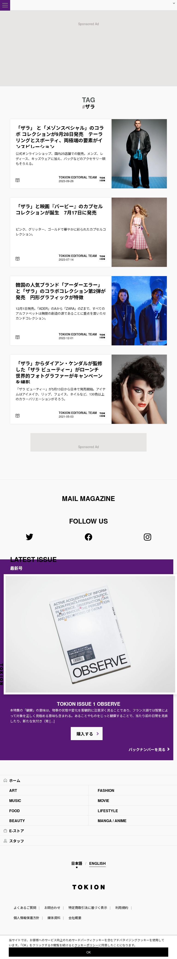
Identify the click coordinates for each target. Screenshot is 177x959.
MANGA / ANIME (112, 820)
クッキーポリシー (86, 945)
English (97, 863)
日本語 (76, 863)
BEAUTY (17, 820)
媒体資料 (53, 917)
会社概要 (74, 917)
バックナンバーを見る (147, 749)
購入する (85, 734)
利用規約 (121, 907)
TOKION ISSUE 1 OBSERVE (88, 703)
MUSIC (15, 800)
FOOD (14, 810)
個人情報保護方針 (26, 917)
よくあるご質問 (25, 907)
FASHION (106, 790)
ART (13, 790)
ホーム (14, 780)
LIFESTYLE (108, 810)
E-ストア (16, 830)
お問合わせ (52, 907)
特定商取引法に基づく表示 (87, 907)
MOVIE (103, 800)
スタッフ (16, 841)
